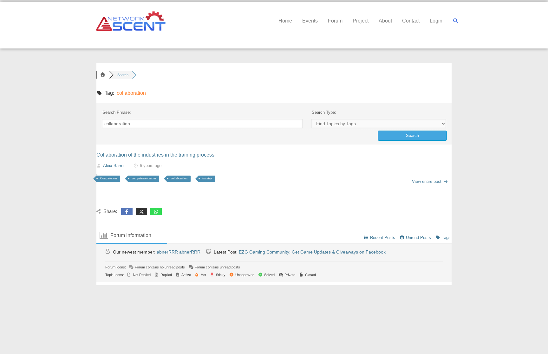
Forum (335, 20)
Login (436, 20)
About (385, 20)
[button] (456, 21)
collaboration (179, 178)
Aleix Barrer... (115, 165)
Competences (108, 178)
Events (310, 20)
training (207, 178)
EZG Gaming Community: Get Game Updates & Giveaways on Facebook (312, 251)
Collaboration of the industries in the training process (155, 155)
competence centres (144, 178)
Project (361, 20)
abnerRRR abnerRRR (178, 251)
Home (285, 20)
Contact (411, 20)
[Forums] (103, 75)
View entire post (426, 181)
